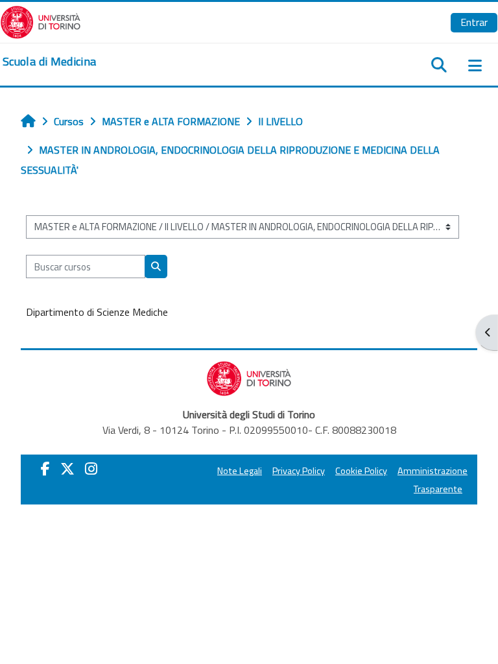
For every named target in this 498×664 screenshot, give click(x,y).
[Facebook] (45, 469)
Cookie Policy (361, 471)
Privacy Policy (298, 471)
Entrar (474, 22)
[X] (67, 469)
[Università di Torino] (40, 21)
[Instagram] (91, 469)
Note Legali (239, 471)
